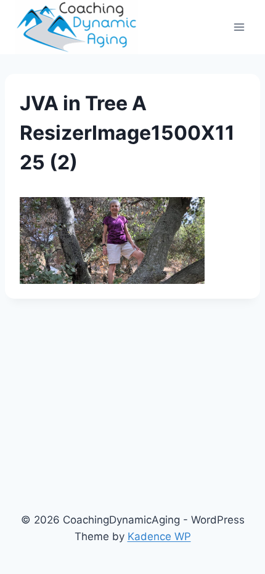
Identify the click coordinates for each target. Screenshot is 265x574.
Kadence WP (159, 536)
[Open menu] (238, 26)
